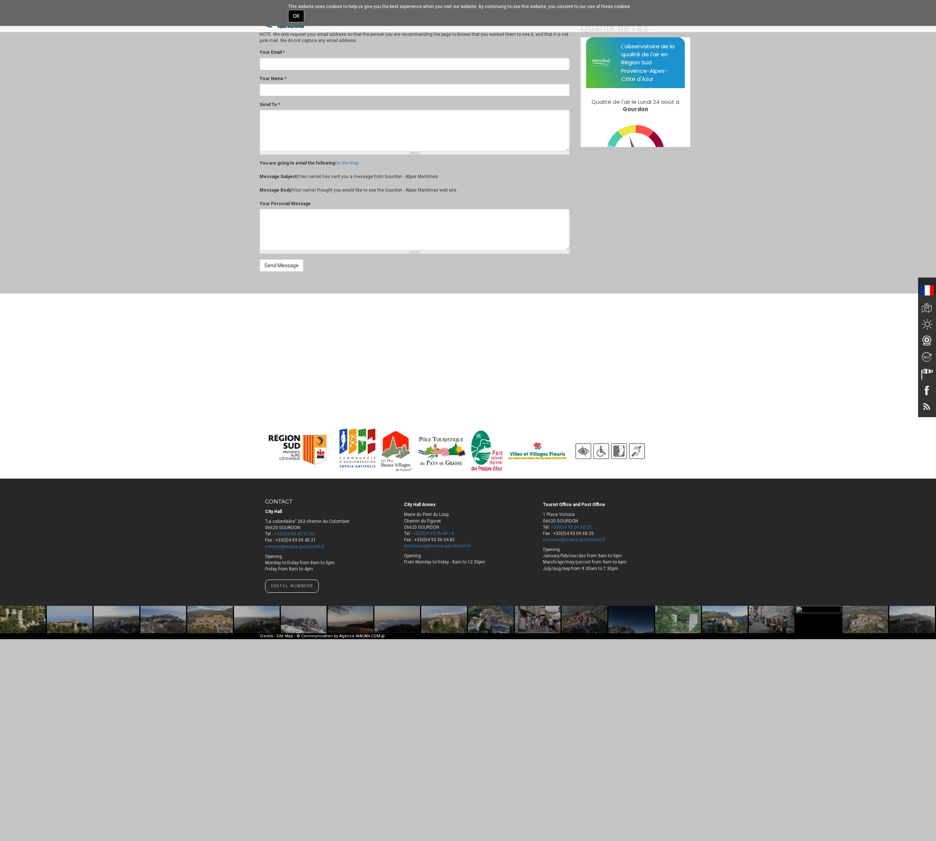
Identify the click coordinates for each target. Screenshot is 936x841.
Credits (266, 636)
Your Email (272, 52)
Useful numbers (292, 586)
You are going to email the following (297, 163)
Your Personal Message (285, 203)
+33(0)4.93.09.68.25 (571, 527)
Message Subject (278, 176)
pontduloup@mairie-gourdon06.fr (437, 545)
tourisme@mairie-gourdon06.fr (574, 539)
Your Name (273, 78)
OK (296, 16)
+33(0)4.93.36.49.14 (433, 533)
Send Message (281, 265)
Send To (270, 104)
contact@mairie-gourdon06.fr (295, 546)
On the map (346, 163)
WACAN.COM (370, 636)
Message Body (275, 190)
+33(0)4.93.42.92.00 (294, 533)
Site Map (284, 636)
